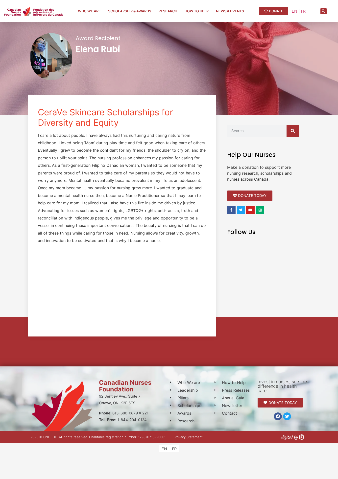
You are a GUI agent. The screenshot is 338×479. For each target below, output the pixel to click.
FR (303, 11)
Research (168, 11)
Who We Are (89, 11)
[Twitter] (287, 416)
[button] (323, 11)
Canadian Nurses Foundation (125, 386)
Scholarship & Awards (129, 11)
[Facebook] (278, 416)
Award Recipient (98, 38)
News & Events (230, 11)
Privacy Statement (189, 437)
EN (294, 11)
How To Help (197, 11)
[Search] (293, 131)
